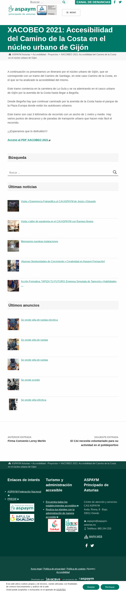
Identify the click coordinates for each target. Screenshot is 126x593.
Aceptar (91, 587)
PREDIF (12, 499)
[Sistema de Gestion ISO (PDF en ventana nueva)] (47, 10)
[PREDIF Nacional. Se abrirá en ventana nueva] (22, 518)
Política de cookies (76, 569)
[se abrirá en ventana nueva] (53, 579)
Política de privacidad (54, 569)
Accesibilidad (63, 572)
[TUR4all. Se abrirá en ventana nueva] (54, 525)
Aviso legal (36, 569)
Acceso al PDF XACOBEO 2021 (28, 139)
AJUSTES (61, 590)
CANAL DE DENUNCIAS (93, 2)
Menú (73, 12)
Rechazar (110, 587)
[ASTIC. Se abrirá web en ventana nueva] (71, 525)
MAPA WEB (95, 536)
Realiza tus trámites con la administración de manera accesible (60, 513)
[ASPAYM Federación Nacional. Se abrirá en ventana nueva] (22, 507)
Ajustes (90, 569)
